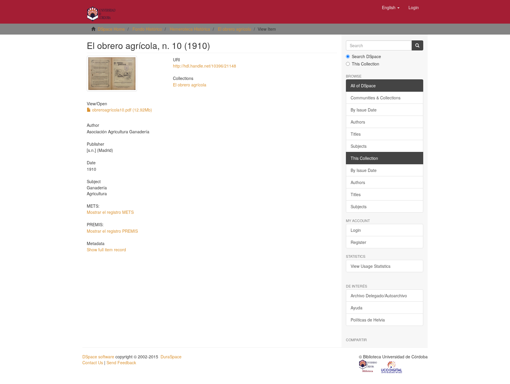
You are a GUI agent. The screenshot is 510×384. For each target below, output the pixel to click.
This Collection (365, 64)
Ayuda (356, 308)
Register (358, 242)
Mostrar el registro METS (110, 212)
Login (356, 230)
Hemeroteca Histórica (190, 29)
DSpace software (98, 357)
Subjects (359, 146)
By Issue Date (364, 110)
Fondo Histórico (147, 29)
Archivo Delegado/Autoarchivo (379, 295)
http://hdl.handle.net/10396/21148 (204, 66)
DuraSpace (171, 357)
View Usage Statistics (370, 266)
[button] (390, 7)
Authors (358, 122)
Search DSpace (366, 56)
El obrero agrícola (234, 29)
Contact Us (92, 362)
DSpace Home (111, 29)
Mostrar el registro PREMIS (112, 231)
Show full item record (106, 249)
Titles (356, 134)
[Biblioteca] (368, 367)
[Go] (417, 45)
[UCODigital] (392, 367)
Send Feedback (121, 362)
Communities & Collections (376, 98)
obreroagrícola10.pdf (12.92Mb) (121, 110)
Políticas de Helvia (368, 320)
